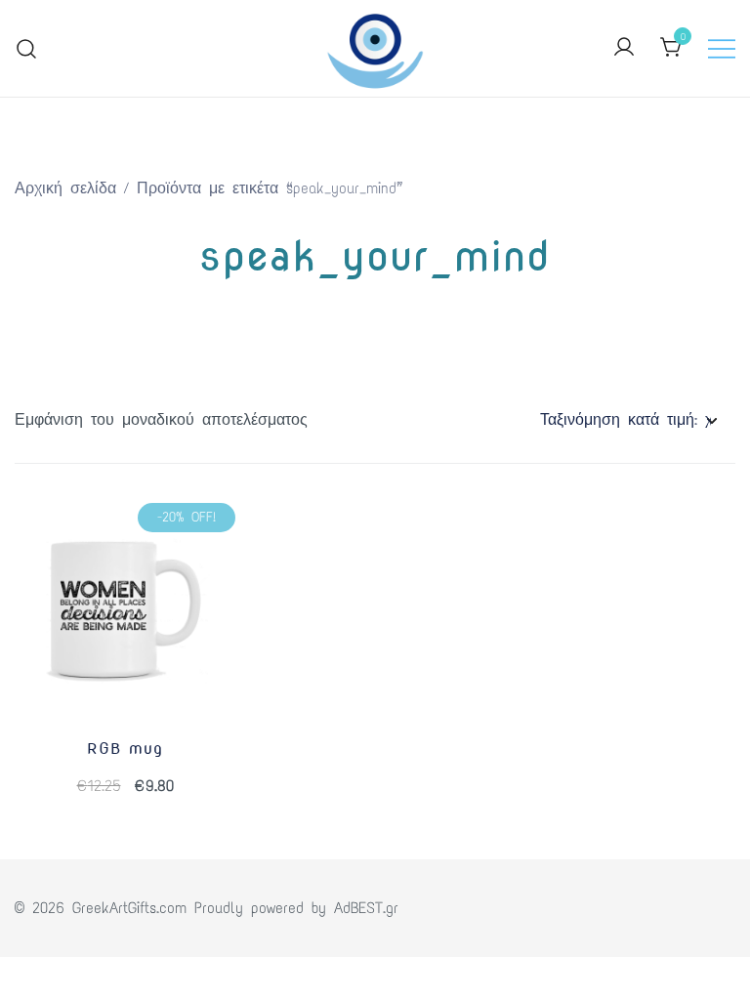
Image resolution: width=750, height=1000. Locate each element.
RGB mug (125, 748)
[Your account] (624, 48)
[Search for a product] (27, 48)
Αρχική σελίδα (65, 188)
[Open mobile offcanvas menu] (721, 48)
